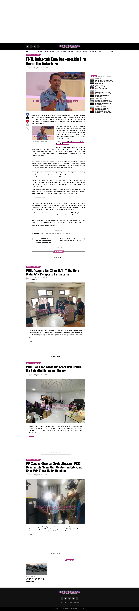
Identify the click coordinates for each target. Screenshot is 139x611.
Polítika (46, 51)
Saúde (58, 51)
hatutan (33, 69)
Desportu (78, 51)
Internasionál (93, 51)
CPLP (100, 51)
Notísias (40, 51)
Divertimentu (71, 51)
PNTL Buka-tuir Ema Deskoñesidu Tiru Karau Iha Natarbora (55, 233)
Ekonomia (52, 51)
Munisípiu (63, 51)
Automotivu (85, 51)
